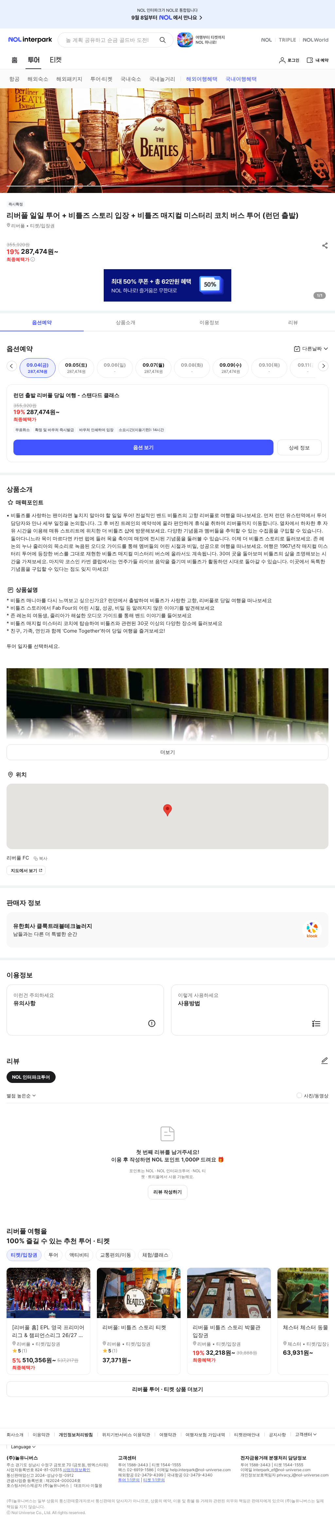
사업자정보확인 (76, 1469)
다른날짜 (312, 348)
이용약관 (41, 1434)
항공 (14, 79)
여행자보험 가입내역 (205, 1434)
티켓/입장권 (24, 1255)
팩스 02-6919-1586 (135, 1469)
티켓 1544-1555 (166, 1464)
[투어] (33, 59)
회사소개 (15, 1434)
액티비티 (79, 1255)
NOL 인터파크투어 (31, 1077)
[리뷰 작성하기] (324, 1061)
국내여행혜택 (241, 79)
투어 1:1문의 (129, 1479)
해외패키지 (69, 79)
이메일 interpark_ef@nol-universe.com (275, 1469)
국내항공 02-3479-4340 (190, 1474)
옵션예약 (42, 322)
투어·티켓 (101, 79)
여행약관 (167, 1434)
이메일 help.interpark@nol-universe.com (194, 1469)
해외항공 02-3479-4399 (140, 1474)
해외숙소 (37, 79)
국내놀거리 (162, 79)
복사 (43, 858)
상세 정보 (299, 447)
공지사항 (277, 1434)
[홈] (14, 59)
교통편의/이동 (115, 1255)
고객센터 (303, 1434)
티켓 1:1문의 (154, 1479)
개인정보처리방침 (76, 1434)
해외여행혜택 (202, 79)
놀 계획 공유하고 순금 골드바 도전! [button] (107, 40)
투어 (53, 1255)
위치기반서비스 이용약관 (126, 1434)
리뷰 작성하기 (167, 1191)
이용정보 (209, 322)
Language (21, 1446)
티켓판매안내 (247, 1434)
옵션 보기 (143, 447)
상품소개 (125, 322)
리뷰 (293, 322)
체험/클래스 (155, 1255)
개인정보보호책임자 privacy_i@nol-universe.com (284, 1474)
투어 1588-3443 (133, 1464)
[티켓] (55, 59)
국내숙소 (130, 79)
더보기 (167, 752)
